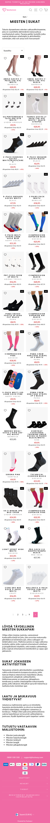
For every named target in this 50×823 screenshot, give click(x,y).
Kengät (24, 784)
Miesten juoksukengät (15, 735)
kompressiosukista (29, 672)
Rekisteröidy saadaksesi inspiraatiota (24, 796)
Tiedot (24, 789)
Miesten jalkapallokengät (16, 745)
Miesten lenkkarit (13, 740)
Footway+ (29, 821)
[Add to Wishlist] (5, 58)
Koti (24, 17)
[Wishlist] (41, 10)
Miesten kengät (12, 742)
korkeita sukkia (8, 644)
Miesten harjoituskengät (16, 738)
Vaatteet (24, 778)
